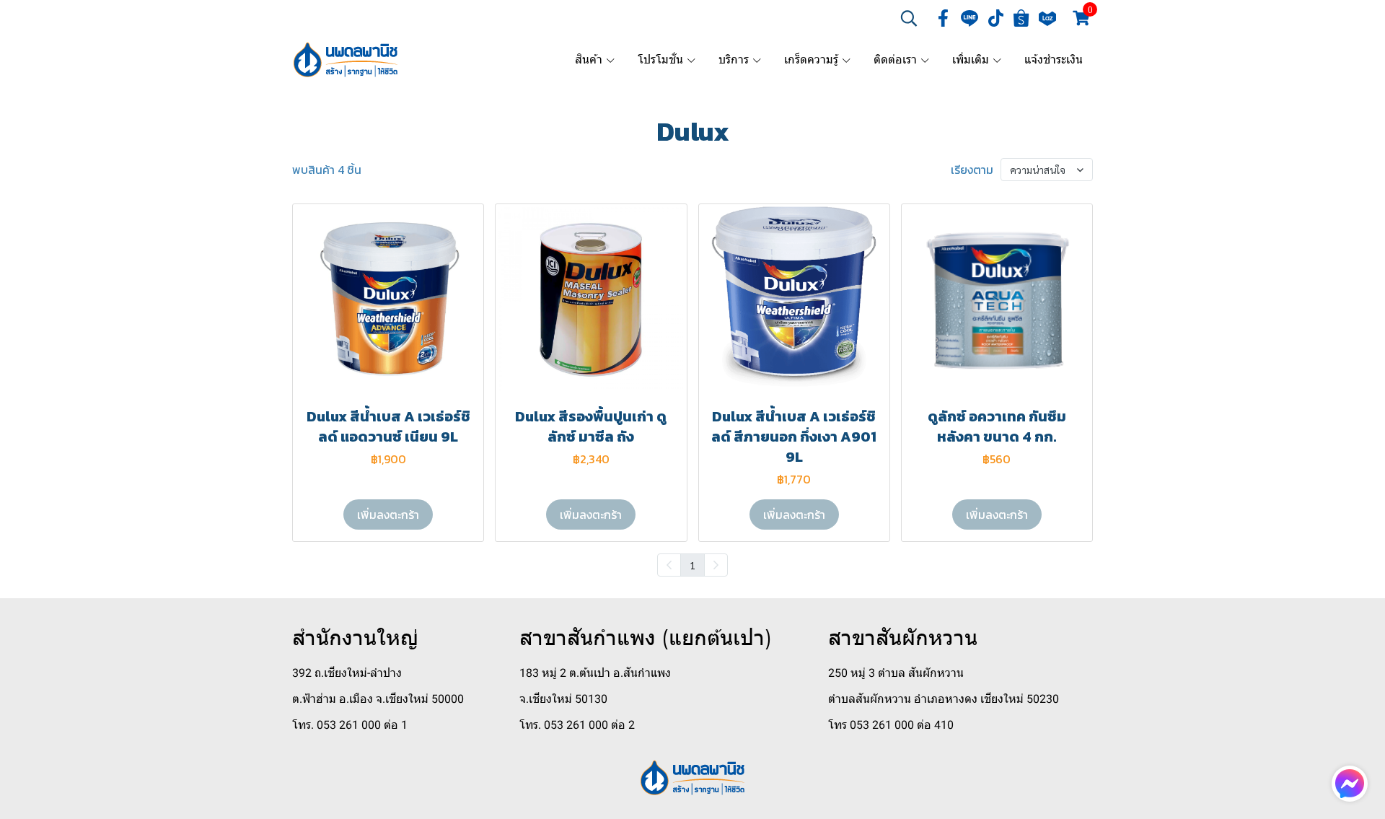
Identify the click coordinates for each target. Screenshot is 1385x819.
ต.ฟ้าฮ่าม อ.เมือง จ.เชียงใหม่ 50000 (378, 699)
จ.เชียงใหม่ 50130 (563, 699)
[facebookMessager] (1349, 783)
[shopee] (1021, 18)
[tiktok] (995, 18)
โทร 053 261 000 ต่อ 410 (891, 725)
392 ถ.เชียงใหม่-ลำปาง (347, 673)
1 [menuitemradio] (692, 565)
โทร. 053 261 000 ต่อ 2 (577, 725)
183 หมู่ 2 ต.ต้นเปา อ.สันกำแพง (595, 673)
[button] (909, 18)
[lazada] (1047, 18)
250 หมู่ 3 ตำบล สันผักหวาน (896, 673)
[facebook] (943, 18)
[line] (969, 18)
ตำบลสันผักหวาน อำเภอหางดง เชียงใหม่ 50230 (943, 699)
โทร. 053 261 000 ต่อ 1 (350, 725)
